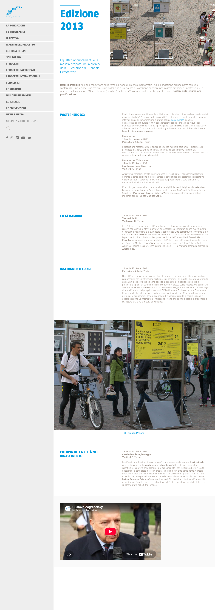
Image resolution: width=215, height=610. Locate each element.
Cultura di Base (16, 51)
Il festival (13, 38)
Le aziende (13, 102)
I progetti (12, 64)
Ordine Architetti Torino (22, 121)
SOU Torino (13, 57)
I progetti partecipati (20, 70)
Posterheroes (177, 120)
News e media (15, 114)
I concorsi (13, 83)
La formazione (16, 32)
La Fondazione (15, 25)
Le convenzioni (16, 108)
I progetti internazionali (23, 76)
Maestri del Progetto (20, 44)
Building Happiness (18, 95)
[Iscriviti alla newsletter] (29, 137)
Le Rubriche (13, 89)
